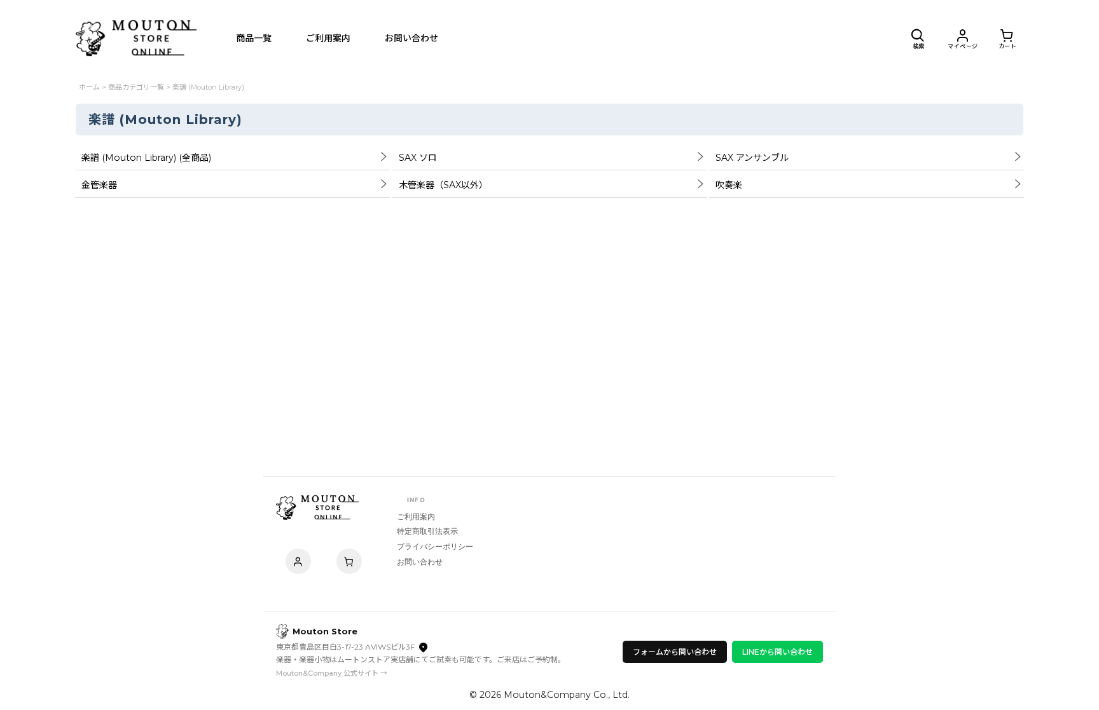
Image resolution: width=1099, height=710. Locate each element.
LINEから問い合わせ (777, 652)
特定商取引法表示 (427, 531)
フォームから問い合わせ (675, 652)
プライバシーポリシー (435, 546)
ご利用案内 (416, 516)
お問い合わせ (420, 561)
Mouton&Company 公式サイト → (331, 673)
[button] (918, 38)
